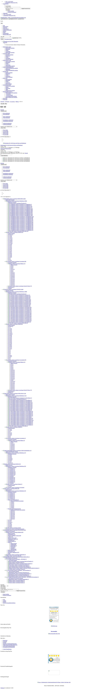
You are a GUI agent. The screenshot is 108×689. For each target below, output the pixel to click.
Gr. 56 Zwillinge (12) (28, 402)
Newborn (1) (10, 234)
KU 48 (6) (12, 378)
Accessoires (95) (22, 359)
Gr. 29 (9, 437)
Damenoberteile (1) (27, 573)
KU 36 (11, 365)
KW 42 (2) (12, 513)
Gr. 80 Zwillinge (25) (28, 406)
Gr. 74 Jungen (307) (27, 301)
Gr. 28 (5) (10, 251)
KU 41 (11, 268)
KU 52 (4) (12, 279)
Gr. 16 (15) (10, 237)
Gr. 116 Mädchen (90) (28, 218)
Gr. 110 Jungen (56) (27, 308)
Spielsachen (8, 88)
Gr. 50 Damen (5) (11, 479)
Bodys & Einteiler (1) (28, 561)
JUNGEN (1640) (6, 53)
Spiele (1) (10, 542)
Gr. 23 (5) (10, 338)
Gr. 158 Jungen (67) (27, 317)
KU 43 (11, 270)
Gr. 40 (9, 357)
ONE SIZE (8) (25, 323)
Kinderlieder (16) (11, 551)
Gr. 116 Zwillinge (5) (28, 413)
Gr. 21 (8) (10, 336)
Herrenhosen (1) (25, 574)
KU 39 (11, 265)
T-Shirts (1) (22, 569)
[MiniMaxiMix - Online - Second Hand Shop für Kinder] (13, 17)
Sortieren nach (3, 126)
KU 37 (11, 366)
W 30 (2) (12, 503)
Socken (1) (22, 582)
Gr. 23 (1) (10, 434)
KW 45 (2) (12, 516)
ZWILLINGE (6, 28)
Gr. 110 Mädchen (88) (28, 217)
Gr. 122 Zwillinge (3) (28, 414)
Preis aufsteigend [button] (6, 113)
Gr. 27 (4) (10, 343)
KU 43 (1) (12, 373)
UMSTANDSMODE (7, 30)
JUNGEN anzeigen (9, 54)
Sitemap (4, 601)
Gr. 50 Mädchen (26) (28, 206)
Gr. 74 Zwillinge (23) (28, 405)
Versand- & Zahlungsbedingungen (10, 643)
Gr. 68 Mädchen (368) (28, 209)
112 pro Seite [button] (5, 131)
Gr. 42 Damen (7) (11, 475)
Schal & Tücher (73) (27, 286)
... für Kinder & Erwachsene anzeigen (15, 578)
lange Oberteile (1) (27, 567)
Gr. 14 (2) (10, 235)
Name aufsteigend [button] (6, 116)
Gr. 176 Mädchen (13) (28, 230)
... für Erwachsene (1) (26, 570)
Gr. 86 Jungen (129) (27, 303)
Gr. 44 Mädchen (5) (28, 205)
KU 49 (11, 380)
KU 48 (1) (12, 445)
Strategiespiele (13, 549)
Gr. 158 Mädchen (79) (28, 226)
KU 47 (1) (12, 377)
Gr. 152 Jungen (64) (27, 316)
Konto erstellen (11, 11)
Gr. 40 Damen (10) (12, 474)
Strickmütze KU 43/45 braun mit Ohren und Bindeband (11, 145)
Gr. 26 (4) (10, 342)
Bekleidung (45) (22, 490)
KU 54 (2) (12, 281)
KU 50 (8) (12, 277)
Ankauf (4, 600)
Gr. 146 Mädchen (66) (28, 224)
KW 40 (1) (12, 511)
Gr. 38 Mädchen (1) (28, 204)
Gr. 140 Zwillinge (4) (28, 418)
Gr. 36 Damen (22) (12, 471)
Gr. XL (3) (10, 522)
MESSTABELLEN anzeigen (11, 92)
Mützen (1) (22, 580)
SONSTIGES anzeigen (10, 86)
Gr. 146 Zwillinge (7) (28, 419)
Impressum (5, 640)
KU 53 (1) (12, 384)
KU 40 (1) (12, 370)
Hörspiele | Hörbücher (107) (13, 552)
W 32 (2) (12, 505)
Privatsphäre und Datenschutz (9, 647)
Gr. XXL (10, 523)
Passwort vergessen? (12, 12)
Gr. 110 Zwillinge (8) (28, 412)
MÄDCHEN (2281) (7, 46)
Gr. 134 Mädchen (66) (28, 222)
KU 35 (11, 364)
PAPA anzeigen (9, 79)
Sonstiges (10, 288)
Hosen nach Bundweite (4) (13, 499)
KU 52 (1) (12, 447)
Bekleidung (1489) (23, 291)
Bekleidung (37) (22, 452)
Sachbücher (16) (11, 540)
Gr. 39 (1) (10, 260)
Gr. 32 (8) (10, 255)
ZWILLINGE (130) (7, 60)
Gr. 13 (9, 327)
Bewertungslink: (54, 631)
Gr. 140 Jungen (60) (27, 314)
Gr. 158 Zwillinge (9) (28, 421)
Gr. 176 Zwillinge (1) (28, 424)
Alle (4, 25)
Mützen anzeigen (13, 264)
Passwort (7, 8)
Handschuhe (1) (11, 287)
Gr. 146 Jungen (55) (27, 315)
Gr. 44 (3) (10, 457)
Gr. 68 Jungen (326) (27, 300)
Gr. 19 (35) (10, 241)
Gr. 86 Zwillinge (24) (28, 408)
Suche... (20, 37)
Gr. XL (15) (10, 462)
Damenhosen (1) (25, 572)
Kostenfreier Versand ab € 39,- (12, 2)
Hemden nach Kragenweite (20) (14, 508)
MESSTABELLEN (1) (7, 91)
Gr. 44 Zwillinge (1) (28, 400)
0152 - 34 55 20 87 (9, 1)
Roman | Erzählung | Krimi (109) (14, 535)
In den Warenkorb (4, 155)
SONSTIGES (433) (7, 84)
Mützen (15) (22, 263)
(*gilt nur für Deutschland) (5, 148)
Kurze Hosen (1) (25, 564)
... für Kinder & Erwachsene (11, 96)
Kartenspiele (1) (13, 545)
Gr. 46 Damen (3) (11, 477)
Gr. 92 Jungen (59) (26, 305)
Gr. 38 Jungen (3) (26, 295)
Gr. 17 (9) (10, 331)
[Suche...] (15, 38)
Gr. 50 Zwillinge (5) (28, 401)
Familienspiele (13, 544)
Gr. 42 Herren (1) (11, 493)
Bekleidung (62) (22, 466)
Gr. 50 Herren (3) (11, 497)
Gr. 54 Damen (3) (11, 481)
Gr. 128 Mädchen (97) (28, 221)
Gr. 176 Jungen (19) (27, 320)
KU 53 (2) (12, 280)
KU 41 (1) (12, 371)
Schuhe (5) (20, 427)
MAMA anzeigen (9, 72)
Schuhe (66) (20, 324)
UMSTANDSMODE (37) (8, 67)
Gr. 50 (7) (10, 460)
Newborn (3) (23, 203)
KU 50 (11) (12, 381)
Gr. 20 (9, 431)
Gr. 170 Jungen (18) (27, 319)
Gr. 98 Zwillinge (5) (28, 410)
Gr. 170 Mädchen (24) (28, 229)
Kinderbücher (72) (11, 534)
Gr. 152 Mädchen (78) (28, 225)
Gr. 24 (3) (10, 246)
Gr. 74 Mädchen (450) (28, 211)
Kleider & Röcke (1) (28, 563)
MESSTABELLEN (7, 34)
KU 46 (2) (12, 273)
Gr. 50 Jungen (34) (26, 297)
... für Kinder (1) (23, 559)
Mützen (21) (22, 362)
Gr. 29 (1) (10, 252)
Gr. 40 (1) (10, 456)
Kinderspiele (13, 546)
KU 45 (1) (12, 272)
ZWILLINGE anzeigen (10, 61)
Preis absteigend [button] (6, 114)
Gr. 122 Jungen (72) (27, 310)
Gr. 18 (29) (10, 240)
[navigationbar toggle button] (4, 19)
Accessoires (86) (22, 261)
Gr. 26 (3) (10, 249)
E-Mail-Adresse (3, 589)
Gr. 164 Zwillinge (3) (28, 422)
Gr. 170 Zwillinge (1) (28, 423)
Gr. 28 (9, 436)
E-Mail (7, 7)
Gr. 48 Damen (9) (11, 478)
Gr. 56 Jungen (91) (26, 298)
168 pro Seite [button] (5, 132)
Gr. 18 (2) (10, 429)
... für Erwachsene (9, 95)
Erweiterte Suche (8, 39)
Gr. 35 (9, 258)
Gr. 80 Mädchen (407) (28, 212)
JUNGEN (5, 27)
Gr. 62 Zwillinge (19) (28, 403)
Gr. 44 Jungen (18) (26, 296)
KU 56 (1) (12, 283)
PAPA (4, 32)
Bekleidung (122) (22, 395)
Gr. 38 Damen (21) (12, 472)
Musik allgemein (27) (12, 550)
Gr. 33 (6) (10, 256)
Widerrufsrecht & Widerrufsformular (10, 644)
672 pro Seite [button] (5, 134)
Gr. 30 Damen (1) (11, 468)
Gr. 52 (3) (10, 524)
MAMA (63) (5, 71)
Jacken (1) (22, 562)
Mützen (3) (22, 440)
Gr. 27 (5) (10, 250)
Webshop (2, 687)
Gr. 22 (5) (10, 337)
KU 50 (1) (12, 446)
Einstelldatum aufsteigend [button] (8, 120)
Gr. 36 (9, 353)
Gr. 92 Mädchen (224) (28, 214)
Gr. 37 (9, 354)
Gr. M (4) (10, 519)
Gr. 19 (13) (10, 334)
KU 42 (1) (12, 269)
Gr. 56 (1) (10, 526)
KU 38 (11, 367)
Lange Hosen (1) (25, 565)
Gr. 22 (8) (10, 244)
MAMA (4, 31)
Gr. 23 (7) (10, 245)
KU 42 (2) (12, 372)
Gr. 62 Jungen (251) (27, 299)
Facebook (5, 641)
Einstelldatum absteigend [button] (8, 121)
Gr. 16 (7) (10, 330)
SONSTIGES (5, 33)
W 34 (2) (12, 506)
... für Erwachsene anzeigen (13, 571)
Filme (9, 553)
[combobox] (3, 111)
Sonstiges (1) (10, 392)
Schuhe (7, 50)
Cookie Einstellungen (7, 649)
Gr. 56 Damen (11, 483)
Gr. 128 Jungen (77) (27, 311)
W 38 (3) (12, 507)
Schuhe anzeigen (11, 233)
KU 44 (11, 271)
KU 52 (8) (12, 383)
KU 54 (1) (12, 385)
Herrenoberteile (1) (27, 575)
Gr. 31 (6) (10, 254)
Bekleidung (8, 49)
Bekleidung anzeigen (12, 202)
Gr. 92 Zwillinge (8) (28, 409)
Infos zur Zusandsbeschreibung (9, 602)
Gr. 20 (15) (10, 242)
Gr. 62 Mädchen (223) (28, 208)
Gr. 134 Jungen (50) (27, 312)
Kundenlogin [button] (5, 3)
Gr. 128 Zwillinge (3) (28, 415)
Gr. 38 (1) (10, 355)
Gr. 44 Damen (11, 476)
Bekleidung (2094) (23, 201)
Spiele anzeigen (13, 543)
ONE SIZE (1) (25, 425)
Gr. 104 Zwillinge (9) (28, 411)
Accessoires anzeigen (12, 262)
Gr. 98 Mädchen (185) (28, 215)
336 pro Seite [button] (5, 133)
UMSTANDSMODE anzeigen (12, 68)
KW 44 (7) (12, 515)
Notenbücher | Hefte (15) (13, 539)
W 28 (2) (12, 502)
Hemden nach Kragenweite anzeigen (17, 509)
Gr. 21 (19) (10, 243)
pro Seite (2, 136)
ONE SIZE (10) (25, 231)
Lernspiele (12, 547)
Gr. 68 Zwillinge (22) (28, 404)
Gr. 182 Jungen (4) (27, 321)
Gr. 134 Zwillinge (28, 417)
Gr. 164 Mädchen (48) (28, 227)
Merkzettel (5, 13)
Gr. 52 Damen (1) (11, 480)
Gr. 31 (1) (10, 347)
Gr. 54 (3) (10, 525)
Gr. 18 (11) (10, 333)
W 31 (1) (12, 504)
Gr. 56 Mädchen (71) (28, 207)
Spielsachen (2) (22, 554)
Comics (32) (10, 536)
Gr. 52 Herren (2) (11, 498)
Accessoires (8, 51)
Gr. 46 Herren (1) (11, 495)
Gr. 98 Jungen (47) (26, 306)
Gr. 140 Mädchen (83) (28, 223)
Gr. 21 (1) (10, 432)
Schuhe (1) (20, 484)
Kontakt (4, 642)
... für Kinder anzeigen (12, 560)
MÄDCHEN (5, 26)
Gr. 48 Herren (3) (11, 496)
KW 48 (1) (12, 518)
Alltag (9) (19, 555)
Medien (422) (20, 532)
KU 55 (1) (12, 282)
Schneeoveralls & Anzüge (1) (33, 568)
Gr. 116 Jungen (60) (27, 309)
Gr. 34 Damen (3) (11, 470)
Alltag (7, 89)
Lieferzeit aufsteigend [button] (7, 123)
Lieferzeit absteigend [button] (7, 124)
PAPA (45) (5, 78)
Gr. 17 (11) (10, 239)
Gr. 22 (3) (10, 433)
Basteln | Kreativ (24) (12, 537)
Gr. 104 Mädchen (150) (29, 216)
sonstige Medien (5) (12, 541)
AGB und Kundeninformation (9, 645)
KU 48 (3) (12, 276)
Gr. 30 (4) (10, 253)
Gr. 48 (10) (10, 459)
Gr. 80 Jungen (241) (27, 302)
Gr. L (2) (9, 461)
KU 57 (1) (12, 284)
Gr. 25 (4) (10, 248)
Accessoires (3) (22, 438)
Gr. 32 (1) (10, 348)
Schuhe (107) (20, 232)
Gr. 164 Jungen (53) (27, 318)
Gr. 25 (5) (10, 340)
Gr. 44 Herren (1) (11, 494)
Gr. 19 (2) (10, 430)
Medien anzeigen (11, 533)
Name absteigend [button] (6, 117)
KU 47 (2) (12, 274)
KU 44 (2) (12, 374)
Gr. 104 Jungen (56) (27, 307)
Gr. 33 (9, 349)
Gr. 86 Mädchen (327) (28, 213)
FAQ (4, 599)
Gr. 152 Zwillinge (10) (28, 420)
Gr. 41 (9, 358)
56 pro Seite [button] (5, 130)
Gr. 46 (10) (10, 458)
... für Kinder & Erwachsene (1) (32, 577)
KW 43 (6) (12, 514)
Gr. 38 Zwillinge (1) (28, 398)
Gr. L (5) (9, 521)
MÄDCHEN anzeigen (10, 48)
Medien (7, 87)
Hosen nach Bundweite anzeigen (17, 500)
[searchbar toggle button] (21, 19)
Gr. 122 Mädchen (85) (28, 220)
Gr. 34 (9, 259)
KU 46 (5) (12, 376)
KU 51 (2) (12, 382)
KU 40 (11, 267)
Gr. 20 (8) (10, 335)
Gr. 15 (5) (10, 329)
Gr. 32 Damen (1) (11, 469)
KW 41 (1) (12, 512)
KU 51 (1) (12, 278)
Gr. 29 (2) (10, 345)
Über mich (5, 98)
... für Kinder (8, 93)
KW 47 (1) (12, 517)
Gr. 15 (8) (10, 236)
